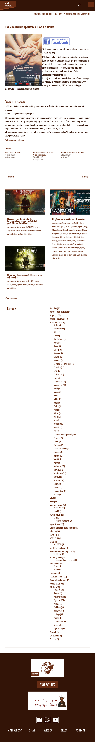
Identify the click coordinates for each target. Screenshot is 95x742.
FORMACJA (58, 544)
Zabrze (75, 255)
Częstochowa (73, 226)
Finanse (56, 593)
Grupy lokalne (11, 230)
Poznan (76, 244)
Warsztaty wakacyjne (58, 580)
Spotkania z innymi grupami (76, 247)
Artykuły (37, 227)
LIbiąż (61, 237)
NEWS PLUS (54, 538)
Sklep (64, 730)
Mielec (82, 237)
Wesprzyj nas (47, 684)
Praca (56, 617)
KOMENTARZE (55, 514)
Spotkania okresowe (61, 520)
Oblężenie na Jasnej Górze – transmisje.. (69, 219)
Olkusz (69, 240)
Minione (25, 284)
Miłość (56, 603)
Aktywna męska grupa (58, 311)
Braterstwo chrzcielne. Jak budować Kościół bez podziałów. (43, 153)
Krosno (77, 233)
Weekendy (57, 569)
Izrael (56, 511)
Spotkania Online (63, 247)
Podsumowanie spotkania (14, 139)
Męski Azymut (55, 524)
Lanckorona (55, 237)
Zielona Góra (58, 490)
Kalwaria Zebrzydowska (62, 363)
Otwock (54, 244)
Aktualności (15, 730)
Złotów (58, 258)
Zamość (79, 255)
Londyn (66, 237)
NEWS (65, 240)
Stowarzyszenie (56, 557)
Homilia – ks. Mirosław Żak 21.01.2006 (72, 152)
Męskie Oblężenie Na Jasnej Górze (63, 527)
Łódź (78, 237)
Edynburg (80, 226)
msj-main (49, 13)
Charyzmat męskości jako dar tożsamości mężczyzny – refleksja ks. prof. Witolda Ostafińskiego (23, 221)
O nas (52, 541)
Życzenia (53, 639)
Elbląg (85, 226)
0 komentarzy (85, 13)
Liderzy (52, 518)
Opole (73, 240)
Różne (56, 565)
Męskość (23, 230)
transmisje (54, 572)
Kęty (68, 233)
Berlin (82, 223)
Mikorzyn (54, 240)
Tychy (68, 251)
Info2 (52, 501)
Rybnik (81, 244)
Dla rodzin (57, 507)
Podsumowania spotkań (72, 13)
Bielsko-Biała (56, 226)
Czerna (67, 226)
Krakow (18, 230)
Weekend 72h (55, 583)
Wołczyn (63, 255)
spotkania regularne (57, 547)
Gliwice (64, 230)
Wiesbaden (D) (56, 255)
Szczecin (54, 251)
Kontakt (80, 730)
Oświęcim (82, 240)
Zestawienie (54, 635)
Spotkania (57, 553)
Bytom (62, 226)
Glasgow (59, 230)
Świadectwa (54, 563)
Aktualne (53, 308)
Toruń (64, 251)
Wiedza (52, 587)
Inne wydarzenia (56, 505)
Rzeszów (54, 247)
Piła (58, 244)
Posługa (14, 234)
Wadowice (74, 251)
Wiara (30, 234)
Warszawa (80, 251)
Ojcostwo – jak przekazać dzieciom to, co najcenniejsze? (24, 276)
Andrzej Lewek (21, 227)
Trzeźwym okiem (22, 234)
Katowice (63, 233)
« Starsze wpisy (11, 298)
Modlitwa (29, 230)
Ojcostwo (30, 284)
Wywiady (53, 631)
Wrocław (69, 255)
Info (51, 498)
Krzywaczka (83, 233)
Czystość (57, 589)
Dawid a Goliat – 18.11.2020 (13, 152)
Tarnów (60, 251)
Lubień (70, 237)
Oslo (77, 240)
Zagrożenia (58, 628)
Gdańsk (54, 230)
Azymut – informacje (57, 318)
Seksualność (58, 621)
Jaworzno (78, 230)
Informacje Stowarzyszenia (64, 559)
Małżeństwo (58, 596)
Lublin (74, 237)
